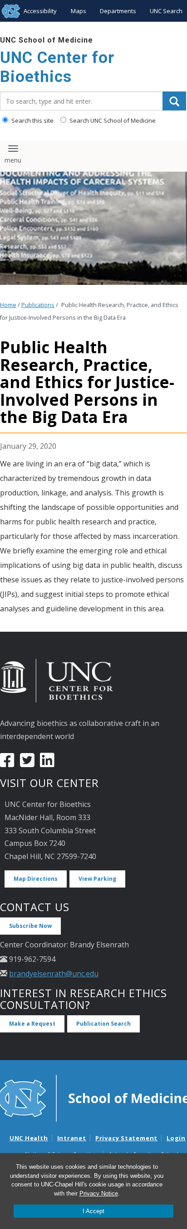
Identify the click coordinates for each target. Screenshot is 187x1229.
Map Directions (36, 879)
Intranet (71, 1138)
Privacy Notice (98, 1193)
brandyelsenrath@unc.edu (53, 974)
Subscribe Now (30, 926)
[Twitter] (27, 763)
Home (8, 305)
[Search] (174, 100)
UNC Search (166, 11)
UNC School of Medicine (46, 40)
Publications (37, 305)
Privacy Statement (126, 1138)
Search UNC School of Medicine (112, 120)
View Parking (97, 879)
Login (176, 1138)
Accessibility (40, 11)
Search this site (32, 120)
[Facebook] (7, 763)
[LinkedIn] (47, 763)
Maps (78, 11)
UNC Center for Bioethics (57, 67)
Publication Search (103, 1023)
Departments (118, 11)
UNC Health (29, 1138)
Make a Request (32, 1023)
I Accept (93, 1211)
